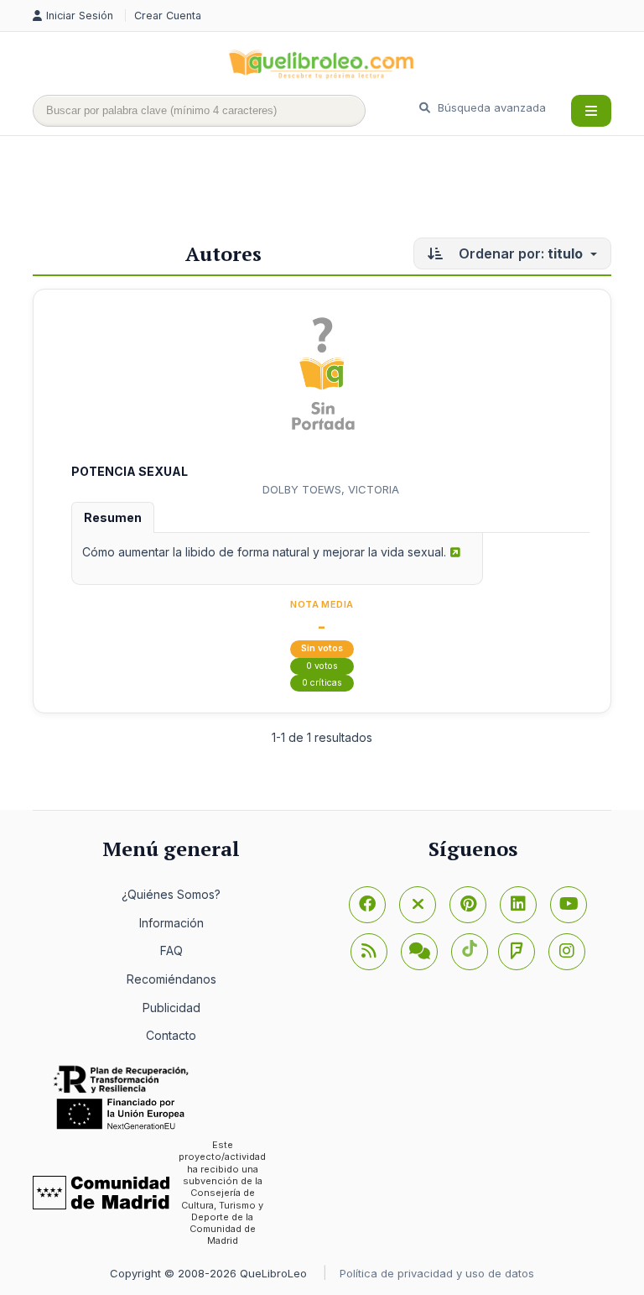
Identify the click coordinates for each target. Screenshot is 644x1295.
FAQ (171, 950)
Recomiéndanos (171, 979)
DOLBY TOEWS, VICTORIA (330, 489)
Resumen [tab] (113, 517)
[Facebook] (367, 904)
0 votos (322, 666)
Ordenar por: (519, 253)
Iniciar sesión (81, 15)
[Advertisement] (338, 190)
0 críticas (322, 682)
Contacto (171, 1035)
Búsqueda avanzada (490, 107)
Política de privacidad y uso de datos (437, 1273)
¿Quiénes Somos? (171, 894)
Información (171, 923)
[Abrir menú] (591, 111)
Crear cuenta (167, 15)
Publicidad (171, 1007)
